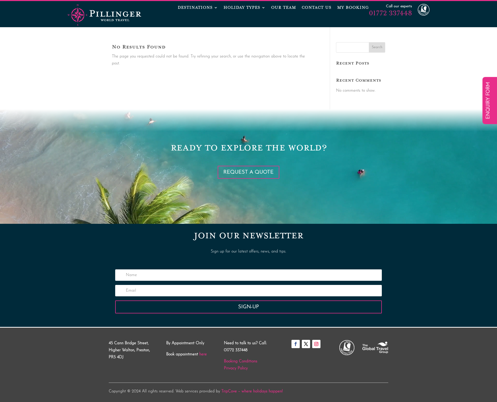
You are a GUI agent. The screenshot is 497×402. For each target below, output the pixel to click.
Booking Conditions (240, 361)
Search (377, 47)
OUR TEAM (283, 8)
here (203, 354)
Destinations (195, 8)
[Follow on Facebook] (295, 344)
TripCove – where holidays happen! (252, 391)
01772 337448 (390, 13)
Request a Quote (248, 172)
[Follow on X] (306, 344)
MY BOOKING (353, 8)
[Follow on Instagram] (316, 344)
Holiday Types (241, 8)
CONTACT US (316, 8)
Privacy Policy (236, 368)
